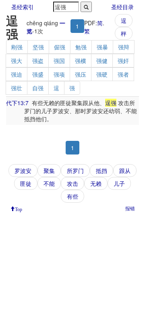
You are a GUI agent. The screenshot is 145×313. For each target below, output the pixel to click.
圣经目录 (122, 7)
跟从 (124, 171)
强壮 (16, 88)
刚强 (17, 47)
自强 (38, 88)
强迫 (16, 74)
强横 (80, 61)
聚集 (49, 171)
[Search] (86, 7)
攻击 (72, 183)
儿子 (119, 183)
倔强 (59, 47)
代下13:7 (17, 103)
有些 (72, 196)
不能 (49, 183)
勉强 (81, 47)
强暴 (102, 47)
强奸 (123, 61)
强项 (59, 74)
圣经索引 (22, 7)
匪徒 (25, 183)
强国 (59, 61)
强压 (80, 74)
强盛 (38, 74)
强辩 (123, 47)
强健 (102, 61)
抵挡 (101, 171)
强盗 (38, 61)
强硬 (102, 74)
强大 (16, 61)
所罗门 (75, 171)
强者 (123, 74)
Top (18, 208)
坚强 (38, 47)
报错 (130, 208)
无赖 (96, 183)
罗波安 (22, 171)
